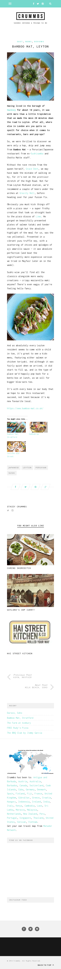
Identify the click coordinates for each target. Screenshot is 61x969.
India (46, 801)
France (38, 793)
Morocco (20, 809)
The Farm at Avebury (19, 722)
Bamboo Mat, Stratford (20, 718)
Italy (10, 805)
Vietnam (32, 822)
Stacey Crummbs (17, 506)
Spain (10, 793)
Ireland (36, 801)
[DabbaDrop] (38, 427)
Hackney (11, 110)
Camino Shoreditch (19, 568)
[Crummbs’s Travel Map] (30, 773)
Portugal (12, 818)
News (28, 41)
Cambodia (30, 805)
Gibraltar (24, 797)
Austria (22, 781)
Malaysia (32, 809)
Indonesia (24, 801)
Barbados (12, 785)
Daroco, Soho (14, 713)
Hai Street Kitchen (19, 653)
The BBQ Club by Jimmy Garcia (24, 732)
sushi (12, 473)
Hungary (11, 801)
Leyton (27, 467)
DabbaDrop (34, 434)
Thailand (38, 818)
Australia (35, 781)
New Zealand (30, 813)
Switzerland (36, 785)
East (20, 41)
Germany (30, 789)
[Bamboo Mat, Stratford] (16, 427)
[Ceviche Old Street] (16, 446)
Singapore (25, 818)
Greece (36, 797)
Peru (42, 813)
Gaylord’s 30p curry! (21, 610)
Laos (39, 805)
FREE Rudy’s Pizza (17, 727)
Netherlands (14, 813)
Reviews (39, 41)
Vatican (21, 822)
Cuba (20, 789)
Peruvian (41, 467)
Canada (23, 785)
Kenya (19, 805)
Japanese (14, 467)
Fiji (29, 793)
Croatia (46, 797)
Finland (20, 793)
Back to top (45, 965)
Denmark (41, 789)
